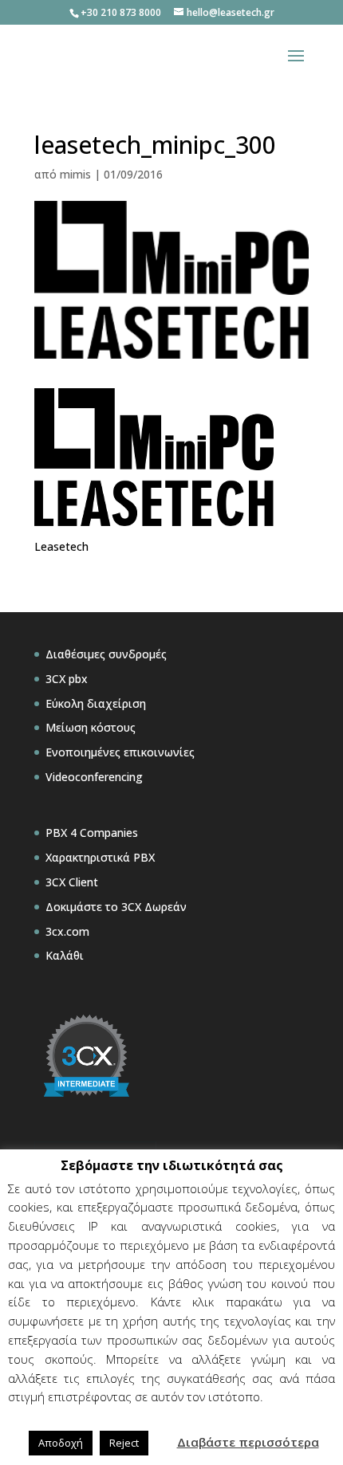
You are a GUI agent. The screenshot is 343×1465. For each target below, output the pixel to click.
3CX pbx (66, 678)
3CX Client (71, 882)
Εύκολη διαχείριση (95, 703)
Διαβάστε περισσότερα (248, 1442)
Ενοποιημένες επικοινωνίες (120, 752)
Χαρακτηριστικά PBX (100, 857)
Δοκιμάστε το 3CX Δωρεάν (116, 906)
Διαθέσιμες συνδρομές (106, 654)
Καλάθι (64, 955)
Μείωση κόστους (90, 727)
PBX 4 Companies (91, 832)
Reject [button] (124, 1443)
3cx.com (67, 931)
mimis (75, 174)
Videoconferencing (94, 776)
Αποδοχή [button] (60, 1443)
